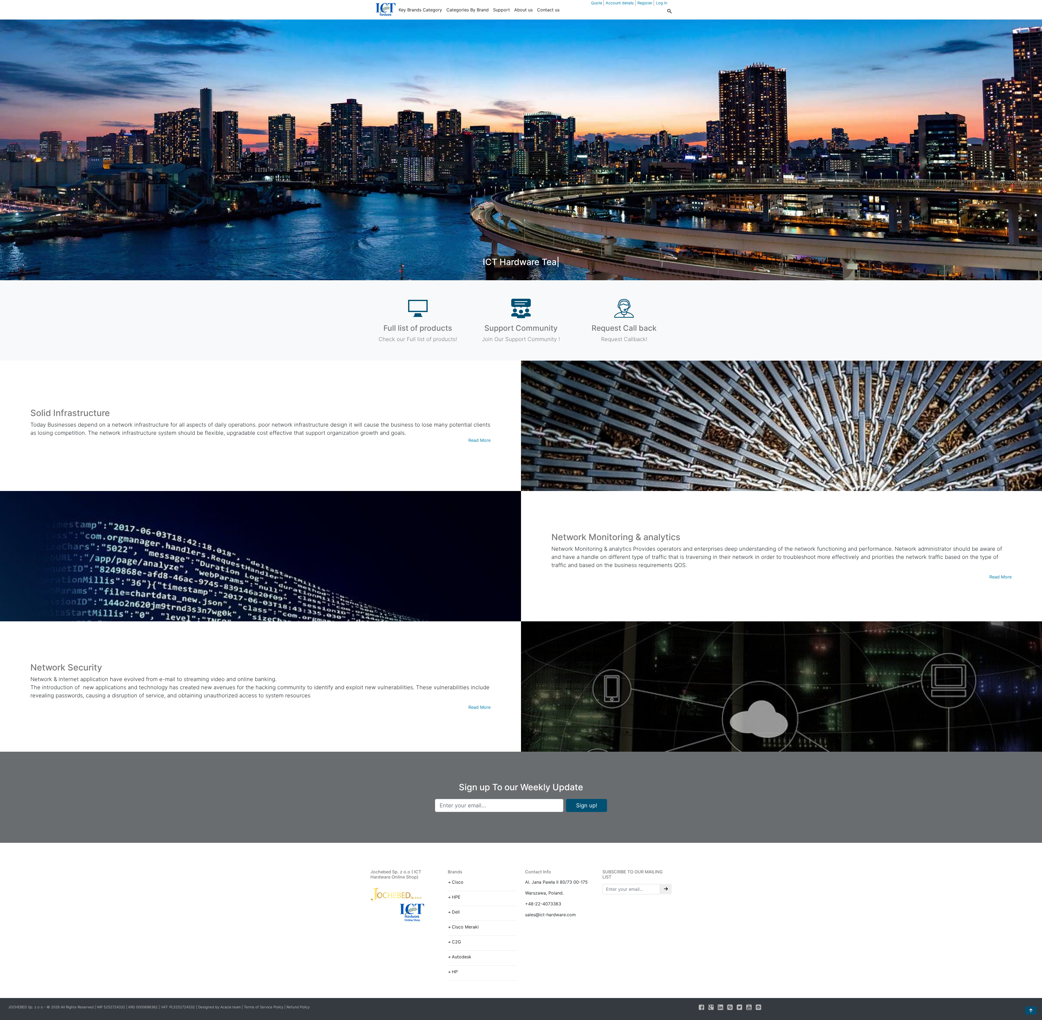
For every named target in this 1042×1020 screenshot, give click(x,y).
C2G (456, 942)
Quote (596, 3)
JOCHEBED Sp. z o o (26, 1007)
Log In (661, 3)
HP (455, 971)
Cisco (457, 882)
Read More (479, 440)
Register (644, 3)
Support (501, 9)
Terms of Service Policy (263, 1007)
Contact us (548, 9)
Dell (456, 912)
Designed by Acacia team (219, 1007)
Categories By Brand (467, 9)
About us (523, 9)
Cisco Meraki (465, 927)
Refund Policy (298, 1007)
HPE (456, 897)
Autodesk (461, 956)
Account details (620, 3)
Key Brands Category (420, 9)
